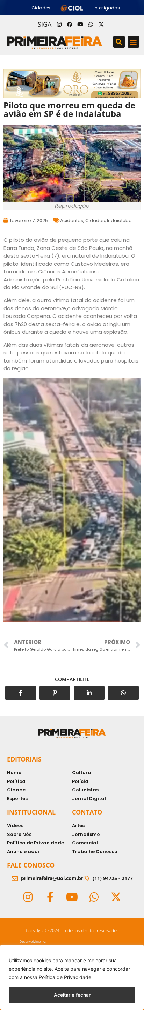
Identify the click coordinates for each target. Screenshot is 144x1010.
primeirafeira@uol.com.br (52, 878)
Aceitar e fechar (72, 995)
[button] (119, 42)
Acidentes (71, 220)
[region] (72, 977)
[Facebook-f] (50, 897)
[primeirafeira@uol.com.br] (15, 878)
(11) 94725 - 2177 (113, 878)
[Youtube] (80, 24)
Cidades (95, 220)
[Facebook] (69, 24)
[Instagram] (59, 24)
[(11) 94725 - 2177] (86, 878)
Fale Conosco (31, 865)
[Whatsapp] (90, 24)
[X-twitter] (101, 24)
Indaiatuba (119, 220)
